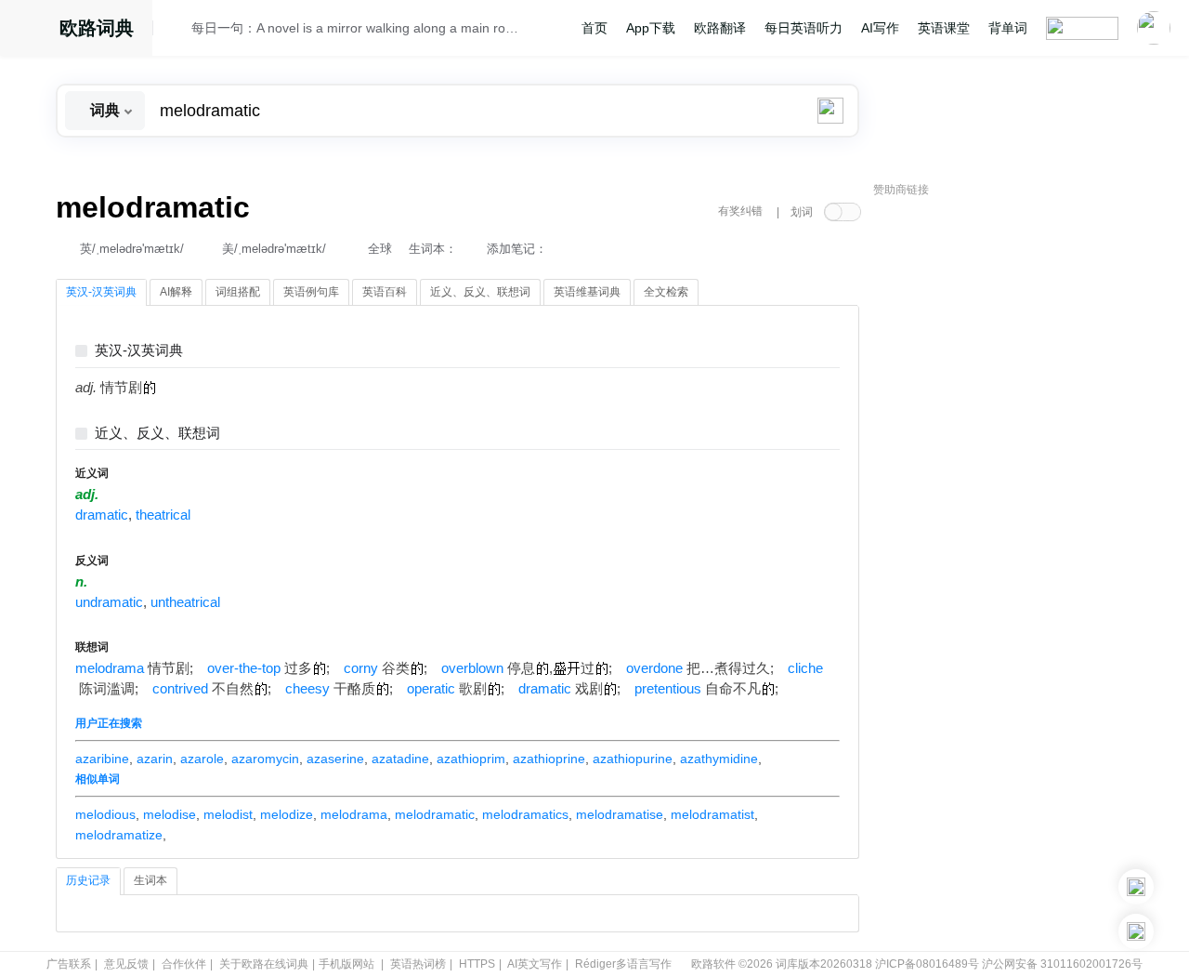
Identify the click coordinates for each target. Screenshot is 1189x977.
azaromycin (265, 758)
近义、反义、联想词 (157, 434)
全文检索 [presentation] (666, 291)
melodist (228, 814)
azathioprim (471, 758)
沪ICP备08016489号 (927, 963)
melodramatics (525, 814)
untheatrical (185, 602)
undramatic (109, 602)
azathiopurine (633, 758)
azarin (155, 758)
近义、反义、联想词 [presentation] (480, 291)
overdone (654, 668)
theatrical (163, 515)
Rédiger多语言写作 (623, 963)
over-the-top (244, 668)
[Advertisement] (1012, 488)
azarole (202, 758)
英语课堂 (944, 27)
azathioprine (549, 758)
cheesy (307, 688)
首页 (594, 27)
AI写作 (880, 27)
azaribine (102, 758)
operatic (431, 688)
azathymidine (719, 758)
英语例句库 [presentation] (311, 291)
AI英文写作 (534, 963)
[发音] (177, 30)
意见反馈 (126, 963)
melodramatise (619, 814)
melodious (105, 814)
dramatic (101, 515)
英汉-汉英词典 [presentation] (101, 291)
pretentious (667, 688)
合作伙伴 (184, 963)
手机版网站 (346, 963)
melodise (169, 814)
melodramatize (119, 834)
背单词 (1007, 27)
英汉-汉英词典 (139, 351)
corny (361, 668)
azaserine (335, 758)
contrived (180, 688)
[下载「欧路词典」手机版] (1136, 886)
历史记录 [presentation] (88, 880)
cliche (805, 668)
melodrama (109, 668)
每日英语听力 (803, 27)
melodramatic (435, 814)
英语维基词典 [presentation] (587, 291)
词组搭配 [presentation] (238, 291)
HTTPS (477, 963)
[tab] (101, 293)
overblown (472, 668)
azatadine (400, 758)
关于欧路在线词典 (263, 963)
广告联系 (68, 963)
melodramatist (712, 814)
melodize (286, 814)
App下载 (650, 27)
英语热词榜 (418, 963)
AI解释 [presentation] (176, 291)
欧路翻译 (720, 27)
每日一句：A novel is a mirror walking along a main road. (354, 27)
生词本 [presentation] (150, 880)
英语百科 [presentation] (384, 291)
